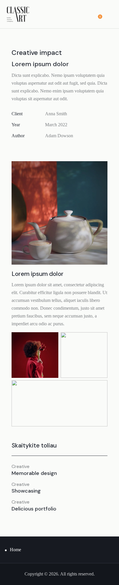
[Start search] (109, 14)
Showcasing (26, 491)
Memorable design (34, 473)
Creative (20, 466)
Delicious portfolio (34, 509)
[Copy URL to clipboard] (55, 148)
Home (15, 549)
